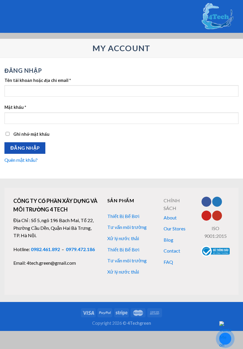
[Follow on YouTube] (217, 216)
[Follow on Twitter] (217, 202)
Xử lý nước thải (123, 238)
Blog (168, 240)
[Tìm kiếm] (6, 16)
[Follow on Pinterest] (206, 216)
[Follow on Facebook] (206, 202)
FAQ (168, 262)
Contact (172, 250)
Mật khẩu (15, 107)
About (170, 217)
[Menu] (16, 16)
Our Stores (175, 228)
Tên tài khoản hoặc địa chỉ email (37, 80)
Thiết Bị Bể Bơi (123, 216)
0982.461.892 (45, 249)
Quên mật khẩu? (21, 160)
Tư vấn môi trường (127, 227)
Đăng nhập (25, 148)
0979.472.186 (80, 249)
